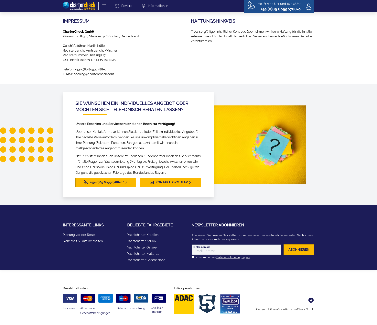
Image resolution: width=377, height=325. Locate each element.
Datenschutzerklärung (131, 308)
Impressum (70, 308)
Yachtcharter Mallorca (143, 254)
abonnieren (298, 249)
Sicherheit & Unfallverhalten (83, 241)
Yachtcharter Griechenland (146, 260)
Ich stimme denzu (224, 257)
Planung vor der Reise (79, 235)
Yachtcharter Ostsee (141, 247)
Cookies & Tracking (157, 309)
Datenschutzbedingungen (233, 257)
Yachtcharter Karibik (141, 241)
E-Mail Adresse (201, 247)
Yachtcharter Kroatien (142, 235)
